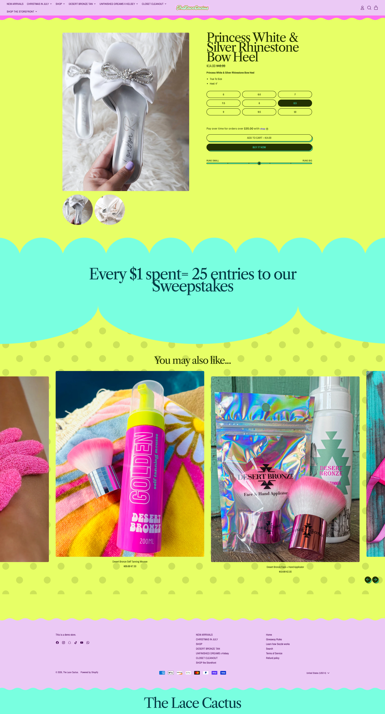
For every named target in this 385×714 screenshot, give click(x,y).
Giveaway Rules (274, 639)
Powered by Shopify (89, 672)
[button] (369, 7)
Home (269, 635)
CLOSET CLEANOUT (207, 658)
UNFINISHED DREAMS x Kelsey (212, 653)
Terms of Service (274, 653)
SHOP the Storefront (206, 663)
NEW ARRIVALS (15, 4)
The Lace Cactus (70, 672)
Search (269, 649)
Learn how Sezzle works (278, 644)
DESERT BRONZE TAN (208, 649)
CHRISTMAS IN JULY (207, 639)
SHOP (199, 644)
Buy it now (259, 147)
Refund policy (272, 658)
